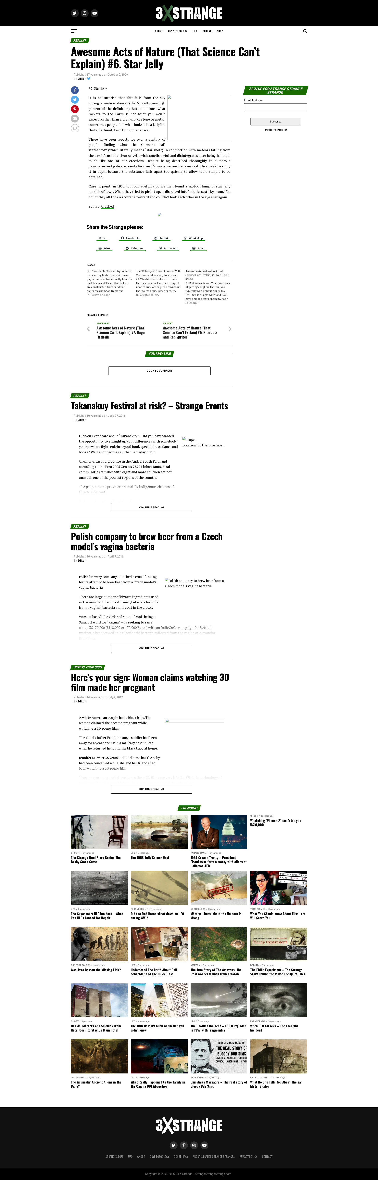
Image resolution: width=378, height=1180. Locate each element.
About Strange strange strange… (214, 1156)
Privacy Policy (248, 1156)
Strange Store (114, 1156)
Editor (82, 78)
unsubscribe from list (275, 130)
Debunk (207, 31)
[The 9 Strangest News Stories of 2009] (160, 283)
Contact (267, 1156)
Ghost (159, 31)
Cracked (107, 206)
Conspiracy (181, 1156)
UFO (195, 31)
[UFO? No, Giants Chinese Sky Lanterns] (111, 283)
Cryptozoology (177, 31)
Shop (220, 31)
